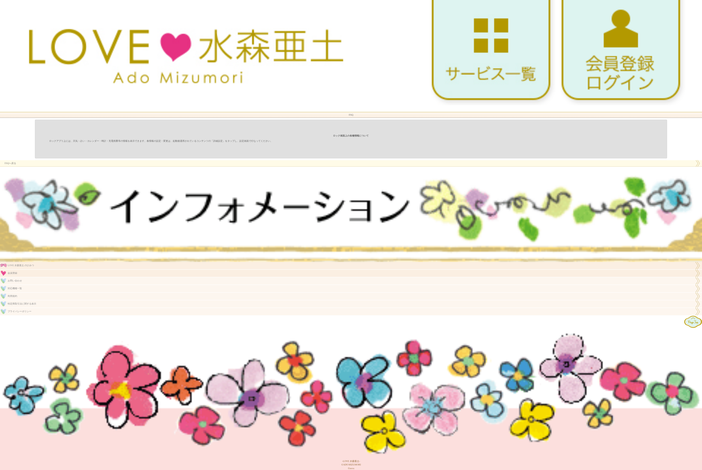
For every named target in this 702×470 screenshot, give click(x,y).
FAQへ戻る (10, 163)
